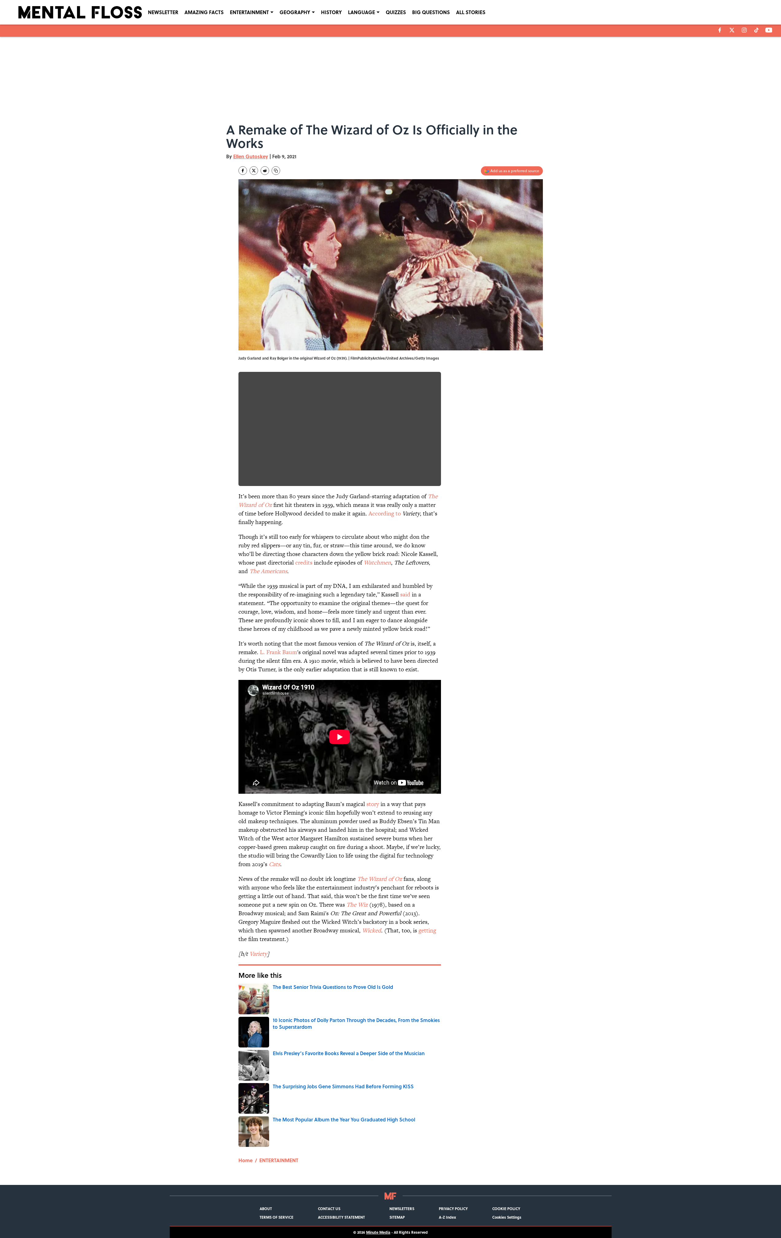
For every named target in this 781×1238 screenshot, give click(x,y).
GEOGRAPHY (295, 12)
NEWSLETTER (163, 12)
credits (303, 562)
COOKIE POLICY (506, 1208)
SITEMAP (397, 1217)
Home (245, 1160)
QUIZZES (396, 12)
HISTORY (331, 12)
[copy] (276, 170)
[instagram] (744, 30)
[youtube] (768, 30)
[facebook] (719, 30)
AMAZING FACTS (204, 12)
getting (427, 930)
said (405, 594)
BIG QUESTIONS (431, 12)
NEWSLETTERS (401, 1208)
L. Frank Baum (278, 652)
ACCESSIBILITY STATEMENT (341, 1217)
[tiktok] (756, 30)
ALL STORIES (470, 12)
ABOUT (266, 1208)
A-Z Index (447, 1217)
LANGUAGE (361, 12)
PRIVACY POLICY (453, 1208)
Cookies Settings (506, 1217)
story (372, 804)
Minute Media (378, 1232)
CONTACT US (329, 1208)
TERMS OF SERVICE (276, 1217)
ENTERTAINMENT (249, 12)
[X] (731, 30)
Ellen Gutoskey (250, 156)
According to (385, 513)
